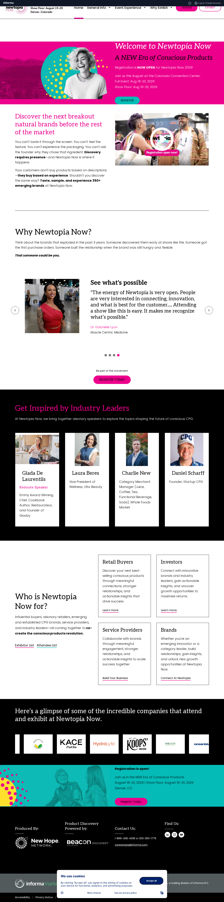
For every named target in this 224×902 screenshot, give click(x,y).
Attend (186, 7)
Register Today (131, 802)
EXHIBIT (210, 7)
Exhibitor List (24, 645)
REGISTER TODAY (112, 379)
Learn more (110, 610)
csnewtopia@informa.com (131, 845)
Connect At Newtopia (176, 678)
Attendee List (47, 645)
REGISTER (127, 100)
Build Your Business (115, 678)
